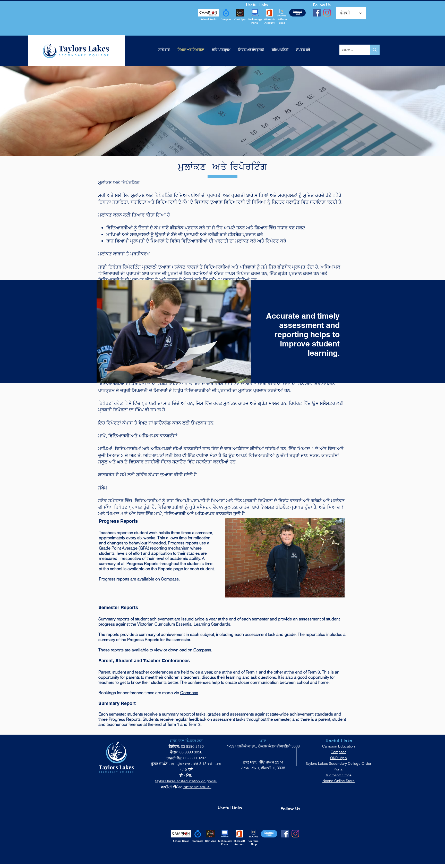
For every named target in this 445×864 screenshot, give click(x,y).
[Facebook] (317, 12)
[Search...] (375, 50)
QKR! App (338, 757)
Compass (170, 578)
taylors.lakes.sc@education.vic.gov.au (186, 781)
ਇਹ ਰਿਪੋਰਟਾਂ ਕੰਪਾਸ (115, 423)
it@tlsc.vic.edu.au (197, 787)
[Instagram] (327, 12)
